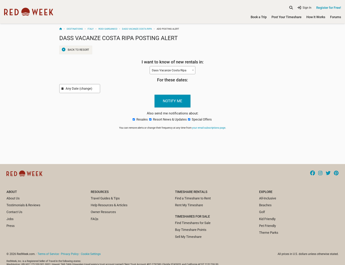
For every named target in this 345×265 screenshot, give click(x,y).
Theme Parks (268, 232)
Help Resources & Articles (109, 205)
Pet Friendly (267, 226)
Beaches (265, 205)
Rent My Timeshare (189, 205)
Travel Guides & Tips (105, 198)
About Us (13, 198)
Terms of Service (48, 254)
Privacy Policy (70, 254)
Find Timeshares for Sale (193, 223)
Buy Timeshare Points (190, 230)
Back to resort (78, 49)
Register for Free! (328, 8)
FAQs (94, 219)
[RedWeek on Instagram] (320, 173)
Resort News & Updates (169, 119)
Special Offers (201, 119)
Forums (335, 17)
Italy (91, 28)
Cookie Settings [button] (91, 254)
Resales (142, 119)
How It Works (315, 17)
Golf (262, 212)
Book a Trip (259, 17)
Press (10, 226)
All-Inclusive (267, 198)
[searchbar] (291, 8)
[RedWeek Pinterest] (336, 173)
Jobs (9, 219)
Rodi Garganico (107, 28)
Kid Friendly (267, 219)
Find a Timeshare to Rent (193, 198)
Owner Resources (103, 212)
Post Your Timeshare (287, 17)
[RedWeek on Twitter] (328, 173)
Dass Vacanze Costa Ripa (137, 28)
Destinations (75, 28)
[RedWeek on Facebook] (312, 173)
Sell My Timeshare (188, 237)
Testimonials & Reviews (23, 205)
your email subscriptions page (208, 127)
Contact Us (14, 212)
